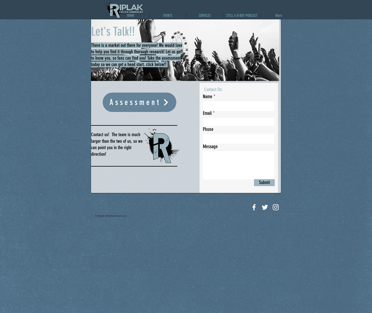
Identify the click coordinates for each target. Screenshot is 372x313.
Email (207, 113)
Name (207, 96)
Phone (208, 129)
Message (210, 146)
